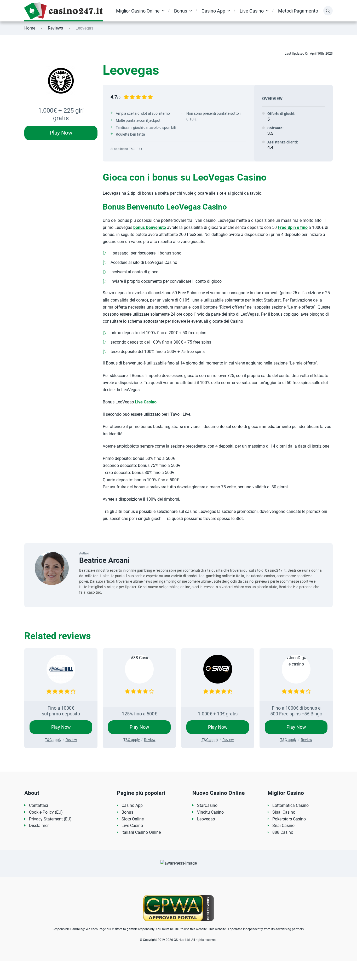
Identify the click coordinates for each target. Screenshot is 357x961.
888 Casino (282, 832)
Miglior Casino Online (138, 11)
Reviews (55, 28)
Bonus (180, 11)
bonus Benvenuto (149, 227)
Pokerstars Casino (289, 819)
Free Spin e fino (293, 227)
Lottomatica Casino (290, 805)
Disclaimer (39, 825)
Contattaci (38, 805)
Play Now (61, 133)
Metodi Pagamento (298, 11)
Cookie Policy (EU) (46, 812)
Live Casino (252, 11)
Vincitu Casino (210, 812)
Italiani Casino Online (141, 832)
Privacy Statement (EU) (50, 819)
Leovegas (206, 819)
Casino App (213, 11)
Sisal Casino (283, 812)
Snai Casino (283, 825)
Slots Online (133, 819)
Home (29, 28)
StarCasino (207, 805)
